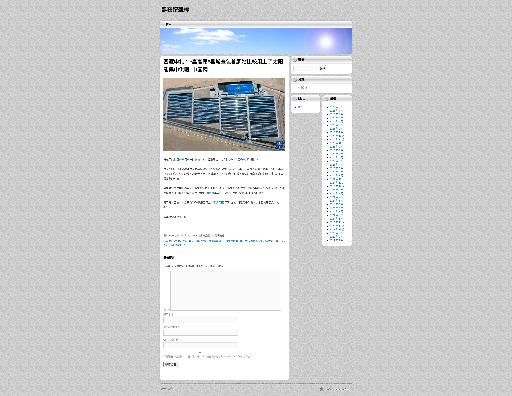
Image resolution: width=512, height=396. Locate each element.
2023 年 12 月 (337, 222)
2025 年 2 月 (336, 172)
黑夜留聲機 (175, 10)
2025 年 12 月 (337, 136)
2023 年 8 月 (336, 236)
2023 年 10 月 (337, 229)
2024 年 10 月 (337, 186)
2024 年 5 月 (336, 204)
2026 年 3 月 (336, 125)
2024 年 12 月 (337, 179)
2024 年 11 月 (337, 182)
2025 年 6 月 (336, 157)
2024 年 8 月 (336, 193)
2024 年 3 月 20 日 (188, 235)
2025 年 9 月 (336, 146)
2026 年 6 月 (336, 114)
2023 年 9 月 (336, 233)
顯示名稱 (169, 314)
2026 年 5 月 (336, 118)
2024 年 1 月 (336, 218)
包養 (211, 192)
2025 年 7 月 (336, 154)
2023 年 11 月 (337, 226)
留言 (166, 309)
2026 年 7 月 (336, 110)
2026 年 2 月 (336, 128)
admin (171, 235)
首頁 (168, 24)
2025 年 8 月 (336, 150)
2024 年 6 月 (336, 200)
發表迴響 (219, 235)
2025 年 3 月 (336, 168)
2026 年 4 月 (336, 121)
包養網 (180, 159)
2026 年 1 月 (336, 132)
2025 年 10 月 (337, 143)
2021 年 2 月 (336, 240)
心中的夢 (303, 87)
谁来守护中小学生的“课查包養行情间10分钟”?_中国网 (254, 241)
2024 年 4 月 (336, 208)
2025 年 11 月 (337, 139)
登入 (300, 107)
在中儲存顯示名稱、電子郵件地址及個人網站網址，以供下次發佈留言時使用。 (209, 356)
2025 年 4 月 (336, 164)
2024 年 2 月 (336, 215)
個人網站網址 (170, 339)
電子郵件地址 (171, 327)
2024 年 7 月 (336, 197)
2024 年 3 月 (336, 211)
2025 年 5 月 (336, 161)
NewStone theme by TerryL (337, 389)
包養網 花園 (217, 202)
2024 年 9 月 (336, 190)
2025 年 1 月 (336, 175)
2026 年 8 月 (336, 107)
